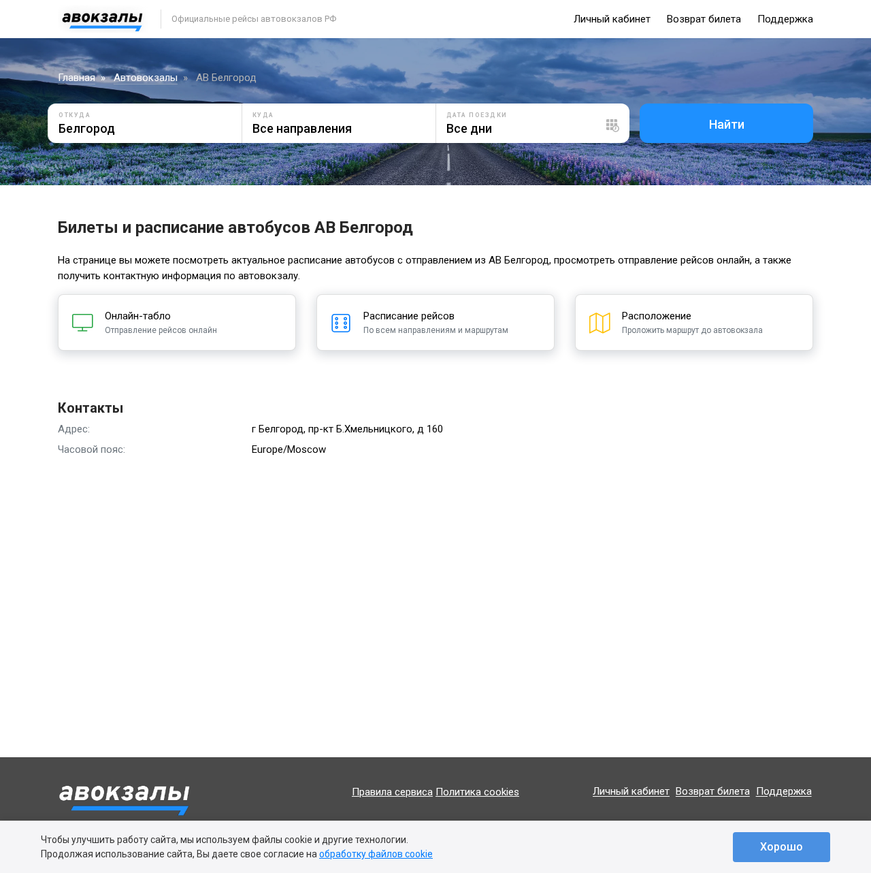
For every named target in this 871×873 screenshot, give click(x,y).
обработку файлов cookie (376, 853)
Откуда (75, 115)
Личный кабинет (612, 19)
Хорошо (781, 846)
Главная (76, 78)
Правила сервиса (392, 792)
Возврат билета (704, 19)
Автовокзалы (146, 78)
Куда (263, 115)
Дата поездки (477, 115)
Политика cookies (477, 792)
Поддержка (785, 19)
